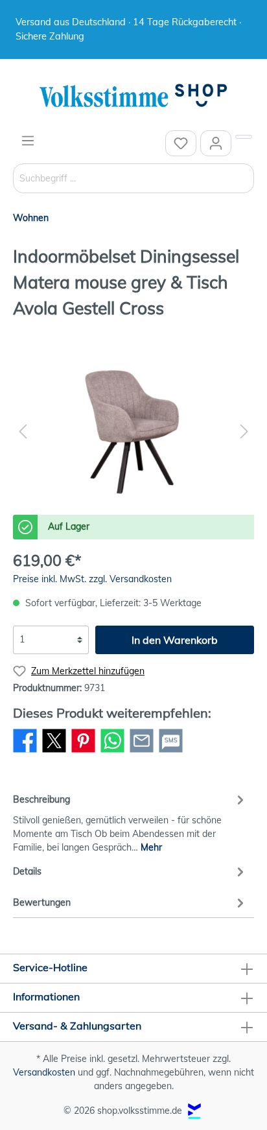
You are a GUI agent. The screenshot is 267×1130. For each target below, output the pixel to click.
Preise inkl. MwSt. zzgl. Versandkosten (92, 579)
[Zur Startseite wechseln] (133, 96)
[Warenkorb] (243, 136)
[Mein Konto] (216, 143)
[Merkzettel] (181, 143)
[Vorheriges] (22, 431)
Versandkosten (44, 1072)
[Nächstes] (244, 431)
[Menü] (28, 140)
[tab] (130, 821)
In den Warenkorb (175, 639)
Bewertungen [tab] (42, 902)
